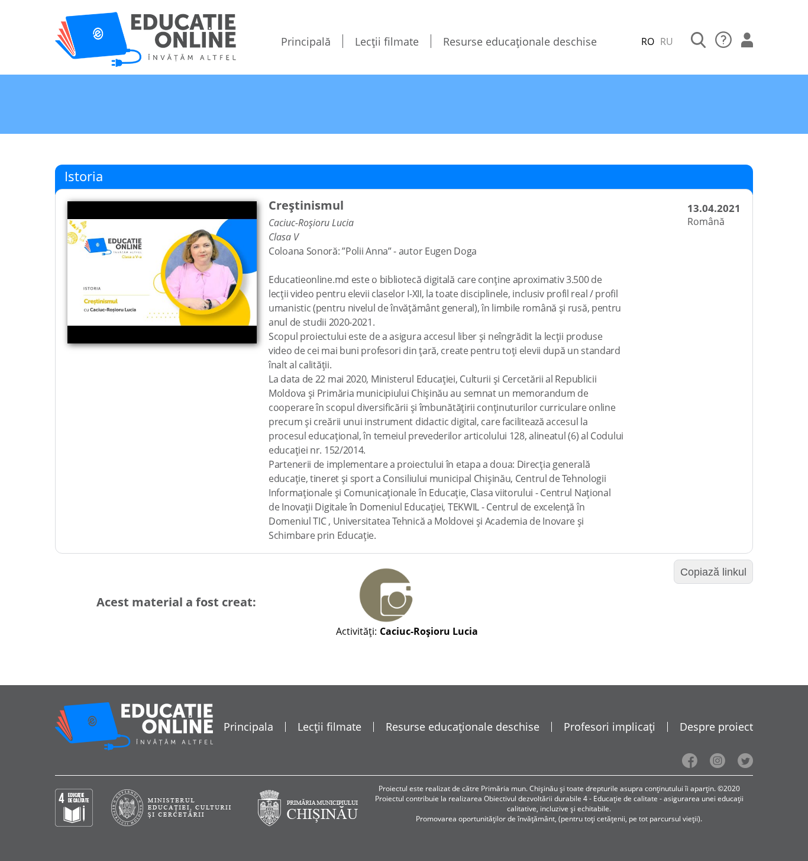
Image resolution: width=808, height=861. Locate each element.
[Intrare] (747, 41)
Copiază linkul (713, 572)
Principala (248, 726)
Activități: (356, 631)
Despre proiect (716, 726)
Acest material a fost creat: (176, 602)
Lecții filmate (387, 41)
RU (666, 41)
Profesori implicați (609, 726)
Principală (306, 41)
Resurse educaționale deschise (520, 41)
